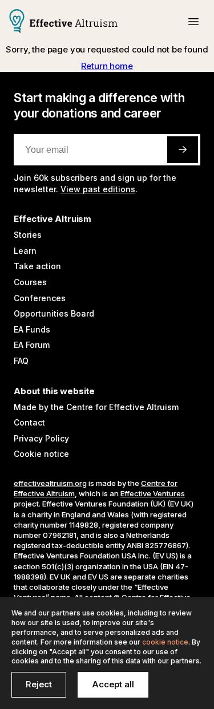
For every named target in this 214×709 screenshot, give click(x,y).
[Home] (63, 22)
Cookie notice (41, 454)
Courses (30, 282)
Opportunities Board (54, 313)
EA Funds (32, 329)
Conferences (40, 298)
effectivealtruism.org (50, 483)
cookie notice (165, 642)
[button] (193, 21)
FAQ (21, 361)
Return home (106, 65)
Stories (28, 235)
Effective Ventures (152, 493)
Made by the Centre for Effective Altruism (96, 407)
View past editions (97, 189)
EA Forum (32, 345)
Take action (37, 266)
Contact (29, 422)
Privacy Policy (41, 438)
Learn (25, 251)
